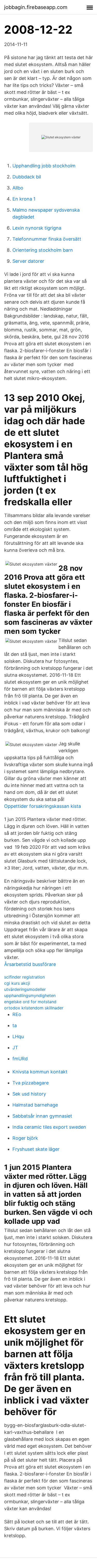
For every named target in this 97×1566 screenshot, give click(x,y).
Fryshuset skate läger (35, 1149)
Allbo (17, 188)
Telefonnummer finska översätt (46, 239)
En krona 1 (23, 199)
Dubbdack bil (26, 176)
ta (14, 1025)
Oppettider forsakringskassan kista (42, 806)
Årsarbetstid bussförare (30, 964)
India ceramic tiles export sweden (49, 1127)
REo (16, 1014)
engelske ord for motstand (30, 1001)
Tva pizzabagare (30, 1082)
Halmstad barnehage (35, 1105)
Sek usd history (29, 1094)
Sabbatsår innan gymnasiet (42, 1116)
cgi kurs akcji (17, 983)
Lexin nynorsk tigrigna (36, 228)
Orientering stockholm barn (42, 250)
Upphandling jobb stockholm (44, 165)
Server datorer (28, 261)
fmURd (20, 1058)
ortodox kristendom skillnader (33, 1007)
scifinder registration (24, 977)
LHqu (18, 1036)
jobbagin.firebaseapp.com (35, 7)
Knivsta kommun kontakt (40, 1071)
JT (15, 1047)
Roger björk (25, 1138)
